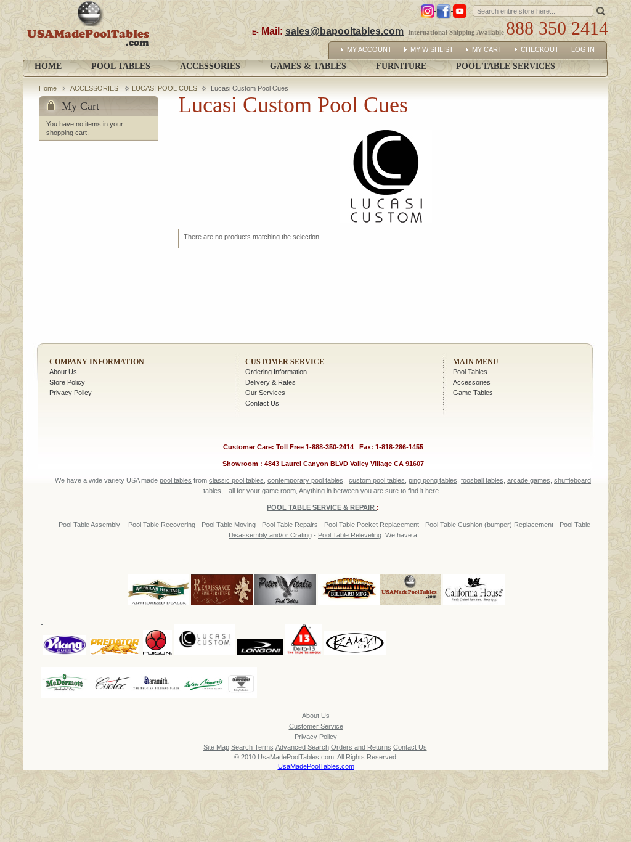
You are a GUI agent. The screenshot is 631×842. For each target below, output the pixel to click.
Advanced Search (302, 747)
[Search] (600, 10)
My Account (369, 49)
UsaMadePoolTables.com (316, 766)
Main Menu (476, 362)
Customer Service (284, 362)
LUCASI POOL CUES (164, 88)
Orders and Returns (361, 747)
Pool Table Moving (229, 524)
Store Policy (67, 382)
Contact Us (262, 403)
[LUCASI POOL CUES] (204, 621)
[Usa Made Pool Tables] (91, 30)
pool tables (176, 480)
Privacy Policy (70, 392)
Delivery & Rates (270, 382)
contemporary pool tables (305, 480)
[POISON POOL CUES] (157, 621)
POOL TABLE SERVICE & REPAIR (322, 507)
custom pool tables (377, 480)
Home (48, 66)
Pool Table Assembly (89, 524)
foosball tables (482, 480)
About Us (63, 371)
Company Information (96, 362)
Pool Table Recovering (161, 524)
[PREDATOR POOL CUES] (114, 621)
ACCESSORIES (95, 88)
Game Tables (473, 392)
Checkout (540, 49)
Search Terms (252, 747)
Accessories (472, 382)
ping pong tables (433, 480)
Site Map (216, 747)
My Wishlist (432, 49)
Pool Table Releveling (349, 535)
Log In (583, 49)
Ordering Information (276, 371)
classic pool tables (236, 480)
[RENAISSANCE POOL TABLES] (222, 606)
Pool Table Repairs (289, 524)
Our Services (265, 392)
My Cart (487, 49)
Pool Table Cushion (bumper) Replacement (489, 524)
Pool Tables (470, 371)
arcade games (528, 480)
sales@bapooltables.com (344, 31)
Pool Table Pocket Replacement (371, 524)
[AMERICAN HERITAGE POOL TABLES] (158, 606)
